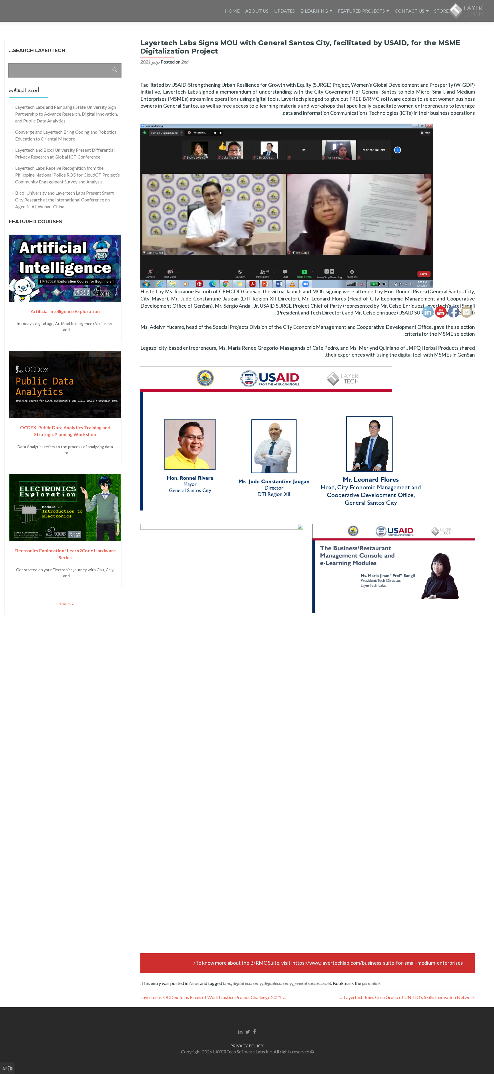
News (194, 983)
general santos (307, 983)
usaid (326, 983)
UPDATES (284, 10)
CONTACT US (409, 10)
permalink (371, 983)
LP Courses (63, 604)
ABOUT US (256, 10)
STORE (441, 10)
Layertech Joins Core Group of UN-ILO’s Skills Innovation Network (406, 997)
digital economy (247, 983)
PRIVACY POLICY (247, 1045)
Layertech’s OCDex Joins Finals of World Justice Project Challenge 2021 (213, 997)
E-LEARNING (314, 10)
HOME (232, 10)
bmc (227, 983)
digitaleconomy (278, 983)
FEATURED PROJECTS (361, 10)
